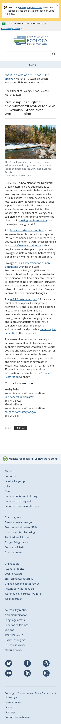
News (38, 75)
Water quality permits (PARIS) (22, 593)
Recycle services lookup (18, 588)
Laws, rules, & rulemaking (20, 532)
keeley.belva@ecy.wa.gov (19, 397)
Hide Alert (50, 5)
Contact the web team (17, 717)
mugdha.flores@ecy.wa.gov (20, 412)
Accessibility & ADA (16, 610)
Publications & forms (17, 537)
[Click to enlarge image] (30, 142)
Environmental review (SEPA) (21, 527)
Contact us (11, 476)
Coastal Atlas (12, 573)
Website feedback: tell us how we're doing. (33, 458)
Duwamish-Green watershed (26, 230)
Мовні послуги (14, 650)
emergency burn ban (30, 7)
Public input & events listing (21, 496)
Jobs (7, 486)
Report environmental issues (22, 506)
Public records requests (18, 501)
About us (10, 75)
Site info (9, 707)
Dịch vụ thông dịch (15, 640)
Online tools (12, 563)
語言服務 (10, 630)
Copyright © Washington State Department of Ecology (30, 695)
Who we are (25, 75)
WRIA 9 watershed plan (23, 299)
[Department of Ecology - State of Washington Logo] (30, 40)
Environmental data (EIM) (19, 578)
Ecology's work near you (19, 522)
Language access (15, 620)
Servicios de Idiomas (16, 625)
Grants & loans (13, 552)
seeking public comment (33, 220)
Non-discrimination (16, 615)
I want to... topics (14, 568)
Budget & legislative (16, 542)
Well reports (12, 598)
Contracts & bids (14, 547)
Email (22, 428)
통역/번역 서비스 (14, 635)
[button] (30, 64)
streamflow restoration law (25, 245)
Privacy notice (13, 702)
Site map (10, 712)
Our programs (13, 517)
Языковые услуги (15, 645)
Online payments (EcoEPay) (20, 583)
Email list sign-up (15, 481)
